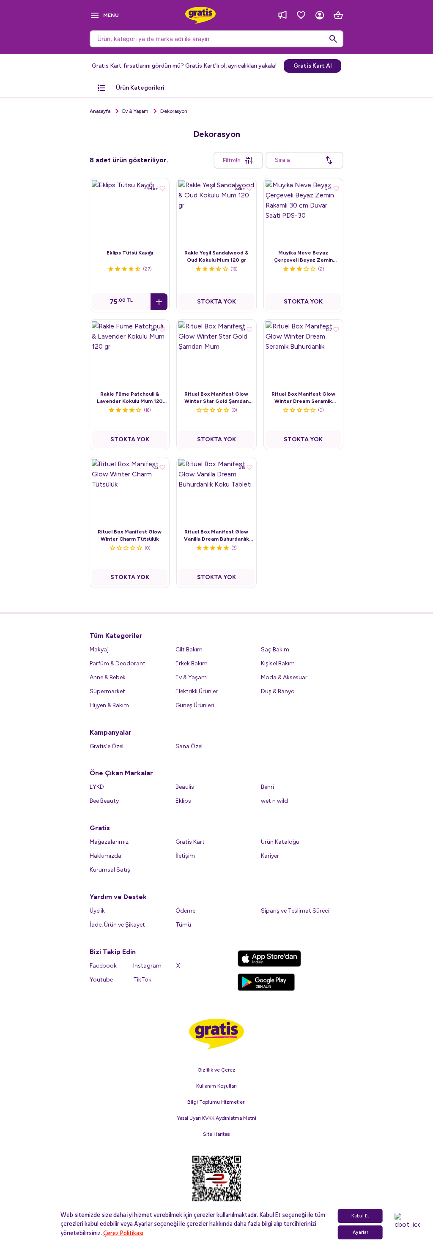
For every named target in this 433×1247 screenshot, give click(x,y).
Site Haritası (216, 1134)
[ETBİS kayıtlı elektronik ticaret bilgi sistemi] (216, 1184)
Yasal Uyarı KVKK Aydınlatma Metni (216, 1118)
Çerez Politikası (123, 1233)
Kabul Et (360, 1216)
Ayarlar (360, 1232)
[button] (159, 301)
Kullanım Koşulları (216, 1086)
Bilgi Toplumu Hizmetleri (216, 1102)
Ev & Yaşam (135, 111)
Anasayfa (100, 111)
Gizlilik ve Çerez (216, 1070)
